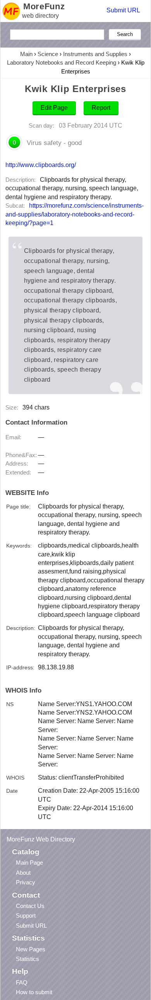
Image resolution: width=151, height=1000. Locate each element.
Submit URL (123, 10)
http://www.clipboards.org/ (40, 164)
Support (26, 915)
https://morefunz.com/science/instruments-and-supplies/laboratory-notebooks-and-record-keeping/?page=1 (74, 214)
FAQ (21, 982)
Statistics (27, 959)
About (23, 872)
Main (26, 54)
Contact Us (30, 906)
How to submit (34, 992)
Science (48, 54)
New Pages (30, 949)
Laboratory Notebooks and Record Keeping (61, 62)
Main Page (29, 862)
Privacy (25, 882)
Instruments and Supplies (95, 54)
